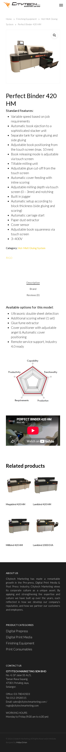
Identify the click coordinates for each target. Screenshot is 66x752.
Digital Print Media (19, 637)
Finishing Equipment (26, 18)
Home (9, 18)
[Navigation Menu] (61, 5)
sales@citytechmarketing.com (29, 701)
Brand (33, 288)
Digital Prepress (17, 631)
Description (33, 282)
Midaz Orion (21, 742)
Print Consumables (19, 649)
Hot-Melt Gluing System (31, 248)
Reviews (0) (33, 295)
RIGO (9, 257)
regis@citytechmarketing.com (22, 705)
